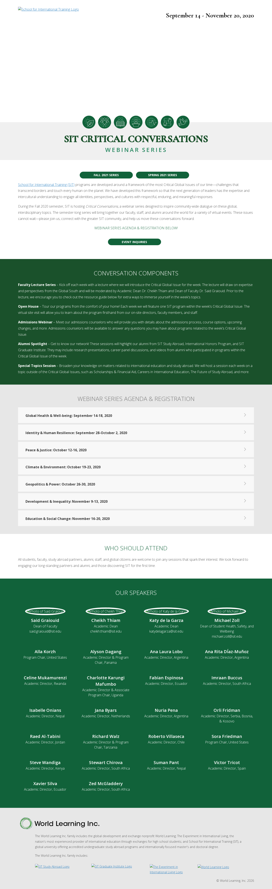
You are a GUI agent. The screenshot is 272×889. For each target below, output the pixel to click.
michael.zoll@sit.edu (227, 636)
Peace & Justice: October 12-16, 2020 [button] (56, 450)
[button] (136, 415)
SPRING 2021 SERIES (162, 175)
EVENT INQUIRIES (134, 242)
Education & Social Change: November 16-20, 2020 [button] (68, 518)
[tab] (136, 415)
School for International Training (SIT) (46, 184)
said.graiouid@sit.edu (45, 631)
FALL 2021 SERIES (106, 175)
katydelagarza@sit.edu (166, 631)
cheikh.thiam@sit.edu (106, 631)
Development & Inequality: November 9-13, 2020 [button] (67, 501)
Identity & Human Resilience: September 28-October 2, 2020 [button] (76, 432)
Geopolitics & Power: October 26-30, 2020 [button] (60, 484)
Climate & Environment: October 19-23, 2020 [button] (63, 467)
